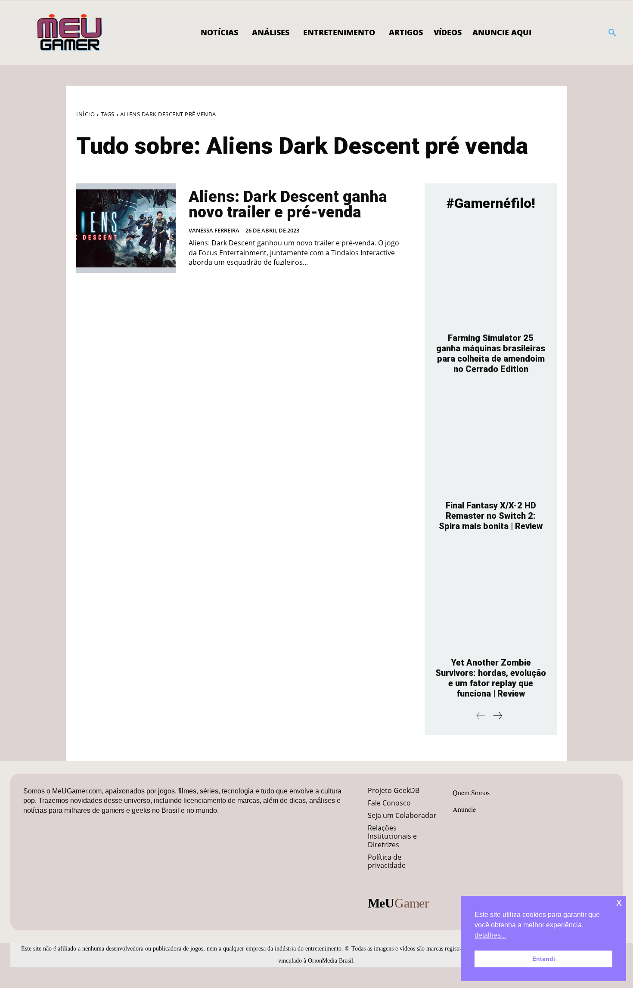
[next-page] (497, 715)
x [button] (619, 902)
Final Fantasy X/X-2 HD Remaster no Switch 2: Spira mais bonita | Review (491, 515)
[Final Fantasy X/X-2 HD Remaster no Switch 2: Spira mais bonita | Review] (490, 441)
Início (85, 114)
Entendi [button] (543, 958)
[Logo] (70, 32)
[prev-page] (481, 715)
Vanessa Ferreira (214, 230)
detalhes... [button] (490, 935)
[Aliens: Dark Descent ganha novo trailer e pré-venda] (126, 228)
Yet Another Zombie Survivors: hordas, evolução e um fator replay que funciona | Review (490, 678)
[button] (612, 32)
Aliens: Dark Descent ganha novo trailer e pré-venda (288, 204)
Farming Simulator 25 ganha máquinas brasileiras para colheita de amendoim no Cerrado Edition (490, 353)
